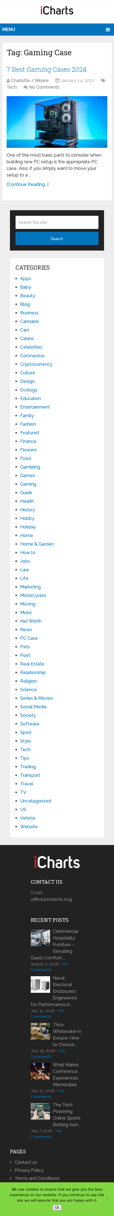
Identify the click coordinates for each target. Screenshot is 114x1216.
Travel (26, 783)
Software (30, 724)
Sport (26, 732)
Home (26, 535)
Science (28, 689)
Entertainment (35, 407)
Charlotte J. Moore (30, 80)
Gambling (30, 467)
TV (23, 792)
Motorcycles (33, 595)
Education (30, 398)
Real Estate (32, 664)
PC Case (29, 638)
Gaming (28, 484)
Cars (24, 330)
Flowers (28, 449)
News (26, 629)
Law (24, 569)
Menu (8, 29)
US (23, 809)
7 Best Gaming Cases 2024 (47, 69)
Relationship (33, 672)
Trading (28, 766)
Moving (27, 604)
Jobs (25, 561)
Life (24, 578)
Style (25, 741)
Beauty (27, 295)
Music (26, 612)
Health (27, 501)
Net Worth (31, 621)
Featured (29, 432)
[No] (107, 1199)
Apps (25, 278)
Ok (57, 1208)
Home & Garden (37, 544)
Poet (25, 655)
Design (27, 381)
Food (25, 458)
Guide (26, 492)
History (27, 509)
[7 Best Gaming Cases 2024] (57, 122)
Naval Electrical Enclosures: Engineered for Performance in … (54, 991)
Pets (25, 646)
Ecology (28, 390)
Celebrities (31, 347)
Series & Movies (36, 698)
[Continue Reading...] (27, 184)
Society (28, 715)
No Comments (44, 87)
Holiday (28, 527)
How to (27, 552)
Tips (24, 758)
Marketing (30, 586)
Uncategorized (35, 801)
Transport (30, 775)
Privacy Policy (29, 1170)
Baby (25, 287)
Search (57, 238)
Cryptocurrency (36, 364)
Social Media (33, 706)
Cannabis (29, 321)
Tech (12, 87)
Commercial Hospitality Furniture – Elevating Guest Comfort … (54, 944)
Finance (28, 441)
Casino (27, 338)
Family (27, 415)
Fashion (28, 424)
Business (29, 312)
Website (29, 826)
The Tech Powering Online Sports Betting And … (67, 1114)
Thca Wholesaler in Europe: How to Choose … (67, 1034)
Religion (28, 681)
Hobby (27, 518)
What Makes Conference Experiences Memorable (66, 1074)
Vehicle (27, 818)
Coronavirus (32, 355)
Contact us (26, 1162)
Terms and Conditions (37, 1178)
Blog (25, 304)
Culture (27, 372)
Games (27, 475)
